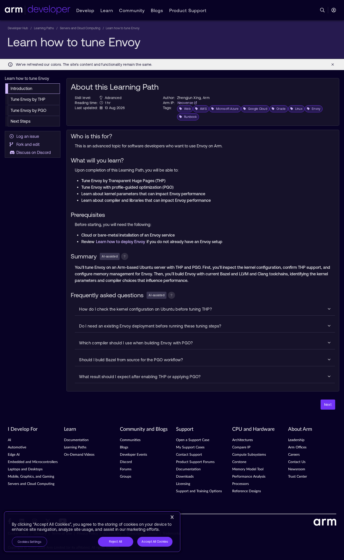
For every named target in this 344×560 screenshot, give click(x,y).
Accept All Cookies (155, 541)
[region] (92, 531)
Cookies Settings (29, 542)
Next (328, 405)
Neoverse (186, 103)
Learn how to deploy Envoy (121, 241)
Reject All (115, 541)
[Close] (172, 517)
